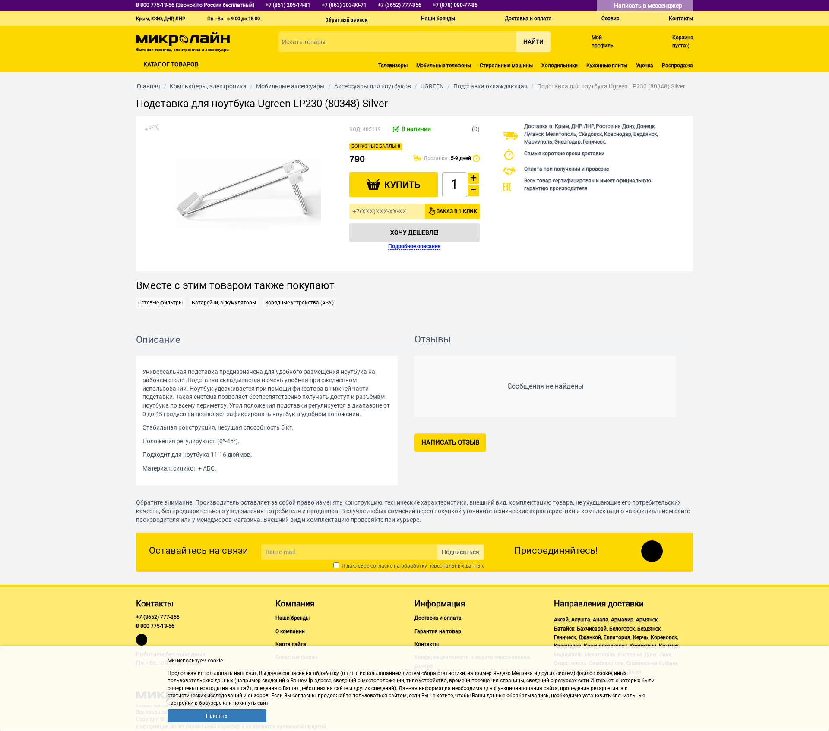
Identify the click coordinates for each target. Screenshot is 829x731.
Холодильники (559, 66)
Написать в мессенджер (648, 5)
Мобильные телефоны (443, 66)
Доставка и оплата (528, 19)
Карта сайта (290, 644)
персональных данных (456, 566)
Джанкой (590, 637)
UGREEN (432, 86)
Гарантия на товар (437, 631)
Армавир (622, 620)
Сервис (610, 19)
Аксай (561, 620)
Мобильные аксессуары (290, 86)
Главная (148, 86)
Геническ (565, 637)
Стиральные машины (506, 66)
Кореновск (664, 637)
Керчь (640, 637)
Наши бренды (438, 19)
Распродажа (677, 66)
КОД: (355, 129)
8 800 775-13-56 (155, 626)
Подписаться (460, 552)
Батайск (564, 629)
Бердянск (649, 629)
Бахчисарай (592, 629)
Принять (217, 716)
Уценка (644, 66)
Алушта (580, 620)
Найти (533, 41)
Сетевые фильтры (160, 303)
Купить (402, 185)
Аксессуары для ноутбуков (372, 86)
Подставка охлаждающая (490, 86)
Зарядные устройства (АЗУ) (299, 303)
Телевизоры (393, 66)
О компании (290, 631)
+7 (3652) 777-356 (158, 617)
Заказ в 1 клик (457, 211)
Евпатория (617, 637)
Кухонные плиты (606, 66)
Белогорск (622, 629)
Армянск (647, 620)
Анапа (600, 620)
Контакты (681, 19)
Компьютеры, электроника (208, 86)
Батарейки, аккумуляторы (224, 303)
